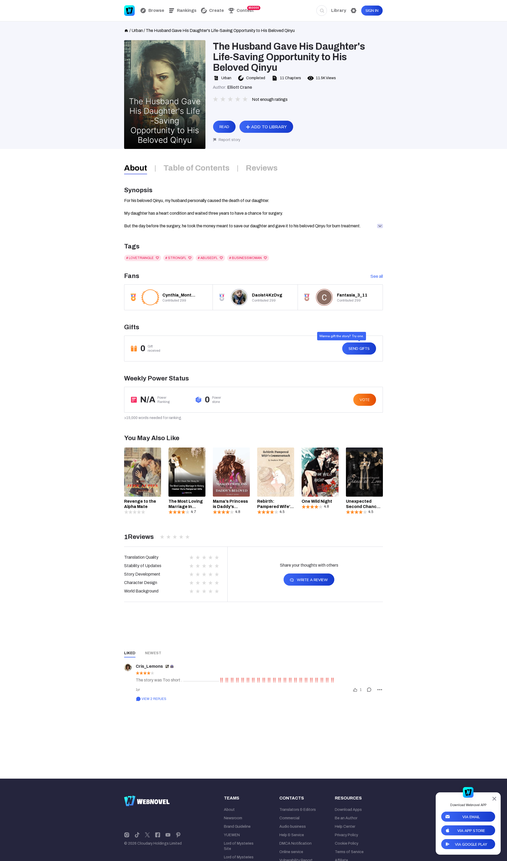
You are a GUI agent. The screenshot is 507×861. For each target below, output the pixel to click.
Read (224, 126)
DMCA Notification (295, 843)
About (229, 810)
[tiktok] (137, 835)
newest (153, 653)
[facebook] (157, 835)
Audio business (292, 827)
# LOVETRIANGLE (140, 258)
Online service (291, 852)
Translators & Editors (297, 810)
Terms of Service (349, 852)
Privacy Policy (346, 835)
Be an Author (346, 818)
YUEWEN (232, 835)
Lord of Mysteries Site (238, 846)
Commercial (289, 818)
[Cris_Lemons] (128, 667)
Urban (137, 30)
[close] (494, 799)
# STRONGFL (175, 258)
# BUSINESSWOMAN (245, 258)
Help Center (345, 827)
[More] (380, 689)
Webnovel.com (129, 10)
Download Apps (348, 810)
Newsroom (233, 818)
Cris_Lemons (149, 666)
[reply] (369, 689)
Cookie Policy (346, 843)
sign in (371, 10)
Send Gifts (359, 348)
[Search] (321, 10)
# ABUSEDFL (208, 258)
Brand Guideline (237, 827)
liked (129, 653)
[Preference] (353, 10)
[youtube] (168, 835)
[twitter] (147, 835)
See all (376, 276)
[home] (126, 30)
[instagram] (126, 835)
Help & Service (291, 835)
